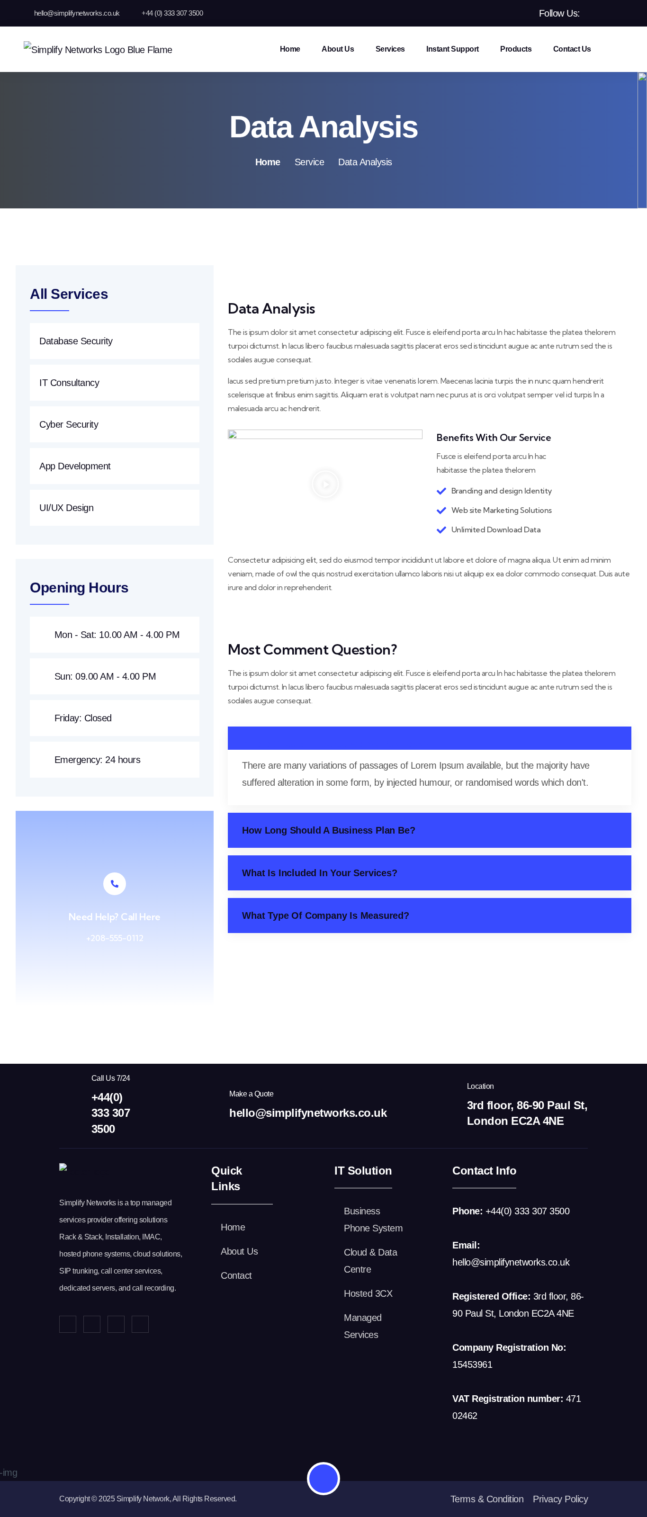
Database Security (76, 341)
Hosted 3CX (368, 1293)
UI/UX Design (66, 508)
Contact (236, 1275)
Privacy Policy (560, 1499)
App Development (75, 466)
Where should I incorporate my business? (335, 744)
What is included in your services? (319, 873)
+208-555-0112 (115, 938)
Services (390, 49)
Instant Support (452, 49)
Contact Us (572, 49)
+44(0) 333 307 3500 (110, 1113)
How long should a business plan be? (328, 830)
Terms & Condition (487, 1499)
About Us (338, 49)
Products (515, 49)
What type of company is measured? (325, 915)
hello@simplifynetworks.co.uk (77, 13)
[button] (325, 484)
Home (290, 49)
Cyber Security (68, 424)
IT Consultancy (69, 382)
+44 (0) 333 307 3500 (172, 13)
